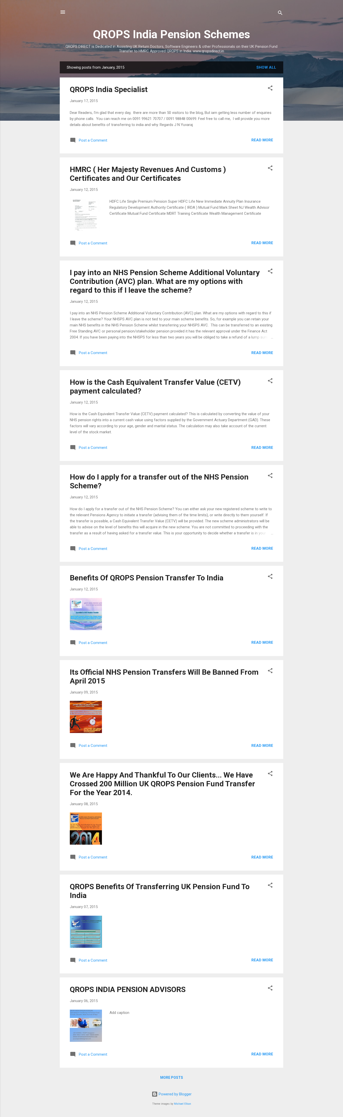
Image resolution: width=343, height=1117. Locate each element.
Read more (262, 140)
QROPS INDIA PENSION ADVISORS (128, 989)
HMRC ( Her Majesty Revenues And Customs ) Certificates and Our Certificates (148, 174)
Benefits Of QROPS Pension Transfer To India (146, 577)
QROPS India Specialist (109, 89)
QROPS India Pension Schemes (171, 34)
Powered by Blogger (175, 1094)
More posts (171, 1078)
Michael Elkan (182, 1103)
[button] (270, 89)
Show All (266, 67)
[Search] (280, 13)
